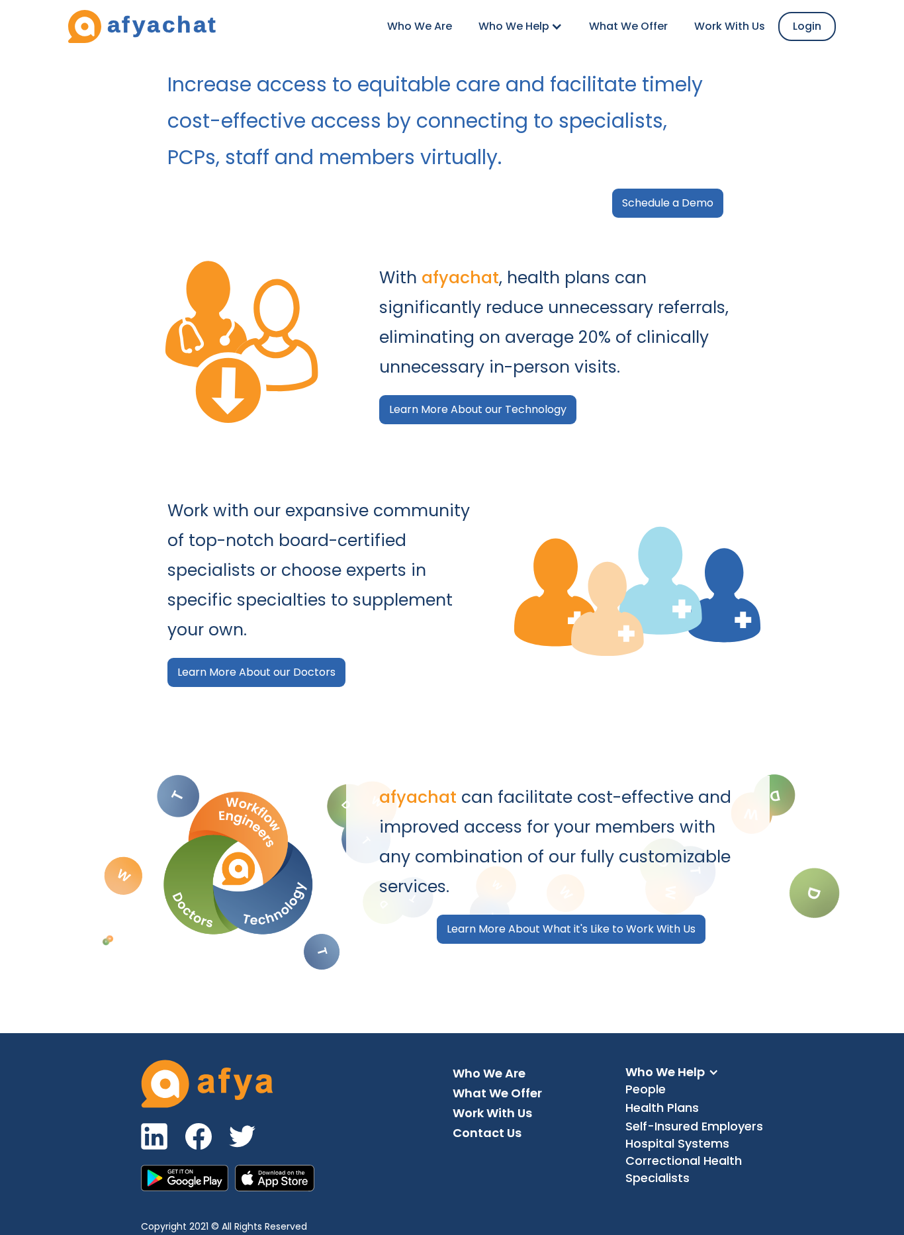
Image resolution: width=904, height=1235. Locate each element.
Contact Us (487, 1132)
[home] (142, 26)
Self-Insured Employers (694, 1126)
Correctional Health (683, 1160)
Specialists (657, 1177)
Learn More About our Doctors (256, 672)
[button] (520, 26)
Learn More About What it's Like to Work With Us (571, 929)
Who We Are (489, 1073)
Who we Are (419, 26)
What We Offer (628, 26)
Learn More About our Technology (477, 409)
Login (807, 26)
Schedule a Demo (667, 202)
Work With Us (729, 26)
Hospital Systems (677, 1143)
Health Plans (662, 1107)
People (645, 1089)
